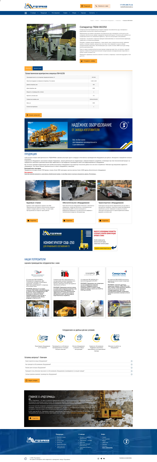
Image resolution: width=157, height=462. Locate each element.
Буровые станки (34, 203)
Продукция (87, 6)
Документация (37, 68)
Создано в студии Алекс (125, 457)
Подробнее (33, 220)
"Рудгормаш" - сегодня (86, 440)
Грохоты (59, 439)
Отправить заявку (89, 61)
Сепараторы (118, 20)
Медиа (74, 13)
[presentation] (27, 282)
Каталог (97, 20)
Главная (92, 20)
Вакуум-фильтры (61, 444)
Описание (28, 68)
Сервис (65, 13)
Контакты (92, 13)
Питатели (59, 442)
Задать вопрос (33, 380)
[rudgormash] (38, 442)
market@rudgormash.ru (126, 6)
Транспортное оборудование (111, 203)
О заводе (33, 13)
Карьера (83, 13)
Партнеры (82, 442)
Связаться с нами (103, 6)
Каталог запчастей (34, 115)
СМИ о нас (105, 442)
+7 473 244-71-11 (126, 5)
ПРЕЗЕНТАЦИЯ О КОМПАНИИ (79, 412)
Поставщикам (56, 13)
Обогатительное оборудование (107, 20)
